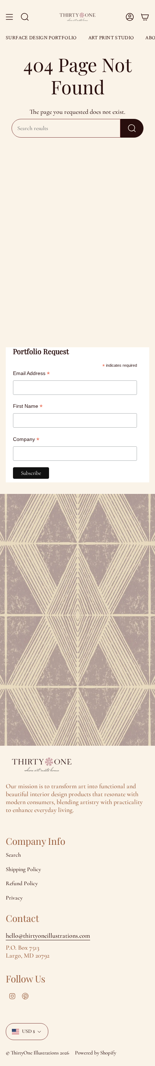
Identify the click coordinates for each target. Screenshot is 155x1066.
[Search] (131, 128)
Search (13, 854)
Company (26, 439)
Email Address (31, 373)
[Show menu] (9, 17)
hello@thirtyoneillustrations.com (48, 936)
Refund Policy (22, 883)
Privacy (14, 897)
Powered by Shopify (95, 1052)
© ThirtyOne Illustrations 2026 (37, 1052)
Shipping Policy (23, 869)
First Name (28, 406)
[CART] (144, 17)
